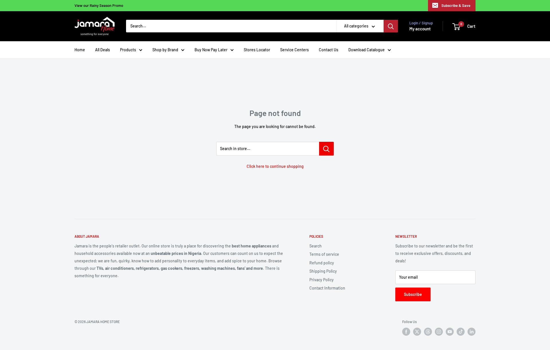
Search (315, 245)
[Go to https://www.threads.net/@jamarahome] (428, 332)
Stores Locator (257, 49)
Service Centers (294, 49)
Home (79, 49)
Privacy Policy (321, 279)
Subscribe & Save (455, 5)
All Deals (102, 49)
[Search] (391, 26)
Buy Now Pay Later (211, 49)
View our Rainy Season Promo (98, 5)
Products (128, 49)
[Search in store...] (326, 149)
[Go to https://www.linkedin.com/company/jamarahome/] (471, 332)
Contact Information (327, 288)
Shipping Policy (323, 271)
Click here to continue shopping (275, 166)
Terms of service (324, 254)
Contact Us (328, 49)
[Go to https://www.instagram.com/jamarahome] (439, 332)
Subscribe (413, 294)
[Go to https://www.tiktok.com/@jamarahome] (461, 332)
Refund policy (321, 262)
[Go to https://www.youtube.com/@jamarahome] (450, 332)
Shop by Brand (165, 49)
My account (420, 29)
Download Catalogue (366, 49)
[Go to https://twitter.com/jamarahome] (417, 332)
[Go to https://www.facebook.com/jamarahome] (406, 332)
